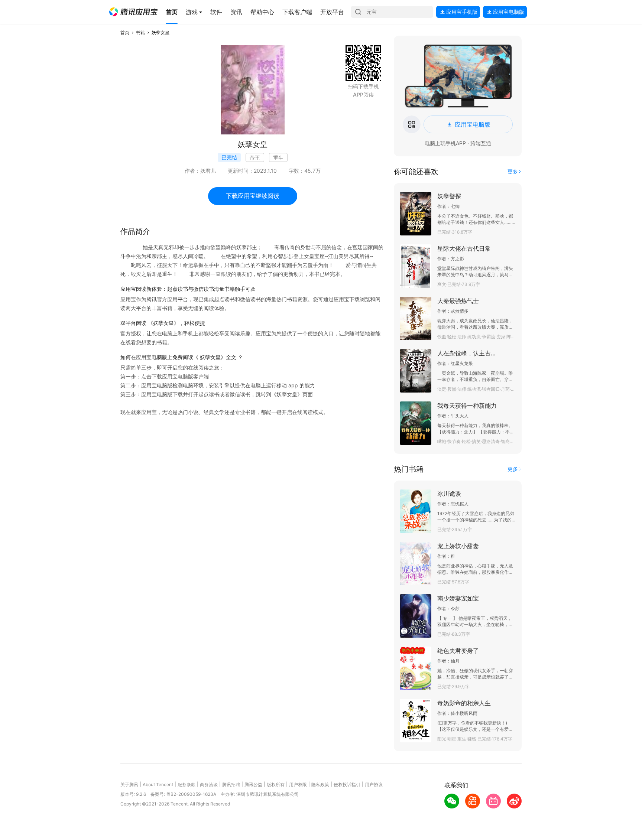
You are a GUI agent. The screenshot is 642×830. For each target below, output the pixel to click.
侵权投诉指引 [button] (347, 784)
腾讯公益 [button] (253, 784)
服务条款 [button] (186, 784)
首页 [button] (124, 32)
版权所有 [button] (276, 784)
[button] (133, 11)
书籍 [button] (140, 32)
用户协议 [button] (374, 784)
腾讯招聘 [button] (231, 784)
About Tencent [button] (158, 784)
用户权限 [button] (298, 784)
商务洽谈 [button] (209, 784)
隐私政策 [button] (320, 784)
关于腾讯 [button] (129, 784)
